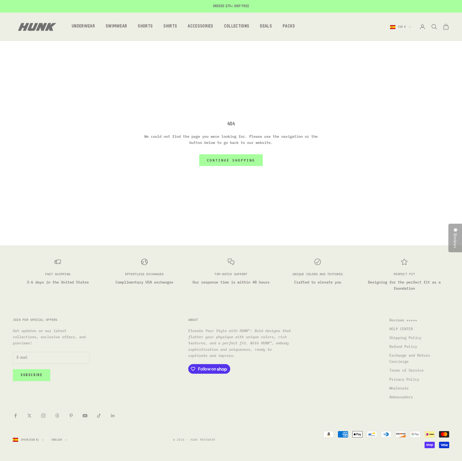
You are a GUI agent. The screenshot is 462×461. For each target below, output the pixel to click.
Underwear (83, 27)
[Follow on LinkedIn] (113, 415)
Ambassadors (401, 397)
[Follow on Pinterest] (71, 415)
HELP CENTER (401, 328)
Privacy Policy (404, 379)
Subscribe (32, 375)
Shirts (170, 27)
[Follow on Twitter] (29, 415)
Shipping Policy (405, 337)
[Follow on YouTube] (85, 415)
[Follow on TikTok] (99, 415)
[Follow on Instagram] (43, 415)
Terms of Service (406, 370)
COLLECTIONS (236, 27)
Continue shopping (231, 160)
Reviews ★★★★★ (403, 320)
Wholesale (399, 388)
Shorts (145, 27)
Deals (266, 27)
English (57, 439)
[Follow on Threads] (57, 415)
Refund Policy (403, 346)
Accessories (200, 27)
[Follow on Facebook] (15, 415)
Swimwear (116, 27)
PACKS (289, 27)
